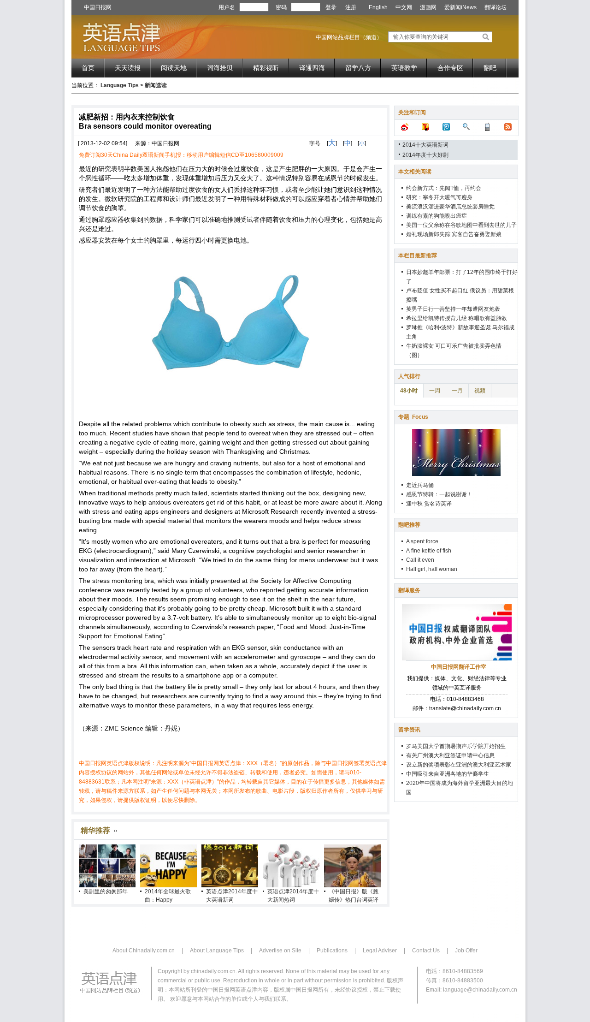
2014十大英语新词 (425, 145)
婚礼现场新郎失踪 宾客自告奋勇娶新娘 (454, 234)
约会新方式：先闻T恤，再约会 (443, 188)
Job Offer (466, 950)
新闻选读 (156, 85)
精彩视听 (266, 67)
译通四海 (312, 67)
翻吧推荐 (409, 525)
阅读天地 (174, 67)
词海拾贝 (220, 67)
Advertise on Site (280, 950)
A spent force (422, 541)
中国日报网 (98, 7)
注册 (350, 7)
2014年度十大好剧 (425, 155)
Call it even (420, 560)
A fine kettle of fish (428, 550)
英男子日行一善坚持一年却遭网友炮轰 (453, 309)
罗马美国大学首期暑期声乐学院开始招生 (456, 746)
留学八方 (358, 67)
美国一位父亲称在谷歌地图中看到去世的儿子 (461, 225)
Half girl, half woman (431, 569)
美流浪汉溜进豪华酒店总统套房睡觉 (450, 206)
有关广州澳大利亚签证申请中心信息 (450, 755)
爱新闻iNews (460, 7)
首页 (88, 67)
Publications (332, 950)
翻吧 (490, 67)
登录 (330, 7)
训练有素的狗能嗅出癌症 (436, 216)
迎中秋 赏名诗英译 (429, 503)
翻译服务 (409, 590)
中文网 (403, 7)
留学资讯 (409, 729)
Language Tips (119, 85)
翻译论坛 (495, 7)
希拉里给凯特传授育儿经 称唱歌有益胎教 (456, 318)
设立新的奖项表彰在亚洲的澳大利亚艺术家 (458, 764)
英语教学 (404, 67)
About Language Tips (217, 950)
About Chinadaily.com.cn (143, 950)
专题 (413, 417)
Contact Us (426, 950)
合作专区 (450, 67)
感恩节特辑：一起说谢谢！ (439, 494)
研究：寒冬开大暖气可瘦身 (439, 197)
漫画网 (428, 7)
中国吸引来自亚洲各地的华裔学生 (447, 774)
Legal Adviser (380, 950)
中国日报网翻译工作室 (458, 667)
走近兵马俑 (420, 485)
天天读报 (128, 67)
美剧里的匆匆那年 (105, 891)
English (378, 7)
